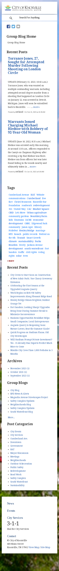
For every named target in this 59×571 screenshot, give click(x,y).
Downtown (15, 442)
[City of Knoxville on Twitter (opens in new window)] (50, 546)
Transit (21, 237)
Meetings (14, 456)
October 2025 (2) (18, 372)
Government (16, 446)
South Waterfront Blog (21, 411)
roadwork (27, 205)
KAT (33, 194)
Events (11, 510)
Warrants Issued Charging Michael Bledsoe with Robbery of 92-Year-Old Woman (28, 127)
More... (11, 417)
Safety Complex (18, 478)
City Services (16, 435)
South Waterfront (19, 481)
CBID (11, 212)
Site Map (45, 547)
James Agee (27, 227)
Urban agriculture (37, 212)
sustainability (25, 241)
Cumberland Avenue (19, 194)
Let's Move (20, 212)
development (16, 248)
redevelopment (41, 205)
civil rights (31, 252)
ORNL (27, 223)
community (14, 227)
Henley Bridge (26, 230)
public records (30, 234)
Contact (11, 536)
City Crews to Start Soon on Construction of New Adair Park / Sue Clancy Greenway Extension (31, 278)
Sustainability (17, 485)
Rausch (17, 234)
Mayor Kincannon (19, 453)
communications (17, 198)
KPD (11, 234)
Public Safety (16, 467)
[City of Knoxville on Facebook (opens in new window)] (50, 542)
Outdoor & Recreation (21, 463)
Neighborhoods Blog (20, 404)
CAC (29, 209)
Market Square (41, 209)
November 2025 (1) (19, 368)
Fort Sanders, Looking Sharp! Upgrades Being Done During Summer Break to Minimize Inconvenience (30, 311)
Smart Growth (34, 237)
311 (10, 209)
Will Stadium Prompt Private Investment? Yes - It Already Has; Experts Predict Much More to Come (31, 343)
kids (11, 220)
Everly (22, 245)
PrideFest (13, 230)
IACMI (28, 220)
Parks (38, 241)
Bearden (13, 245)
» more (10, 261)
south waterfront (34, 248)
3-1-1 (13, 523)
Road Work (15, 474)
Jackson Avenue (34, 245)
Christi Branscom (22, 202)
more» (36, 107)
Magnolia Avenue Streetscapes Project (29, 397)
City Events (15, 431)
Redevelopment (18, 471)
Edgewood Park (39, 223)
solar (19, 255)
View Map (33, 547)
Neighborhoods (18, 460)
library (38, 227)
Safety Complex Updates (22, 401)
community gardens (19, 216)
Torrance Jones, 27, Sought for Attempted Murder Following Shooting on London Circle (26, 66)
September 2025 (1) (20, 375)
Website (40, 194)
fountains (19, 220)
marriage (40, 230)
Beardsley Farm (38, 216)
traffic (21, 252)
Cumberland (34, 198)
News (10, 503)
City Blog (14, 390)
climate (13, 241)
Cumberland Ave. (19, 438)
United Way (19, 209)
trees (25, 256)
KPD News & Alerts (19, 393)
